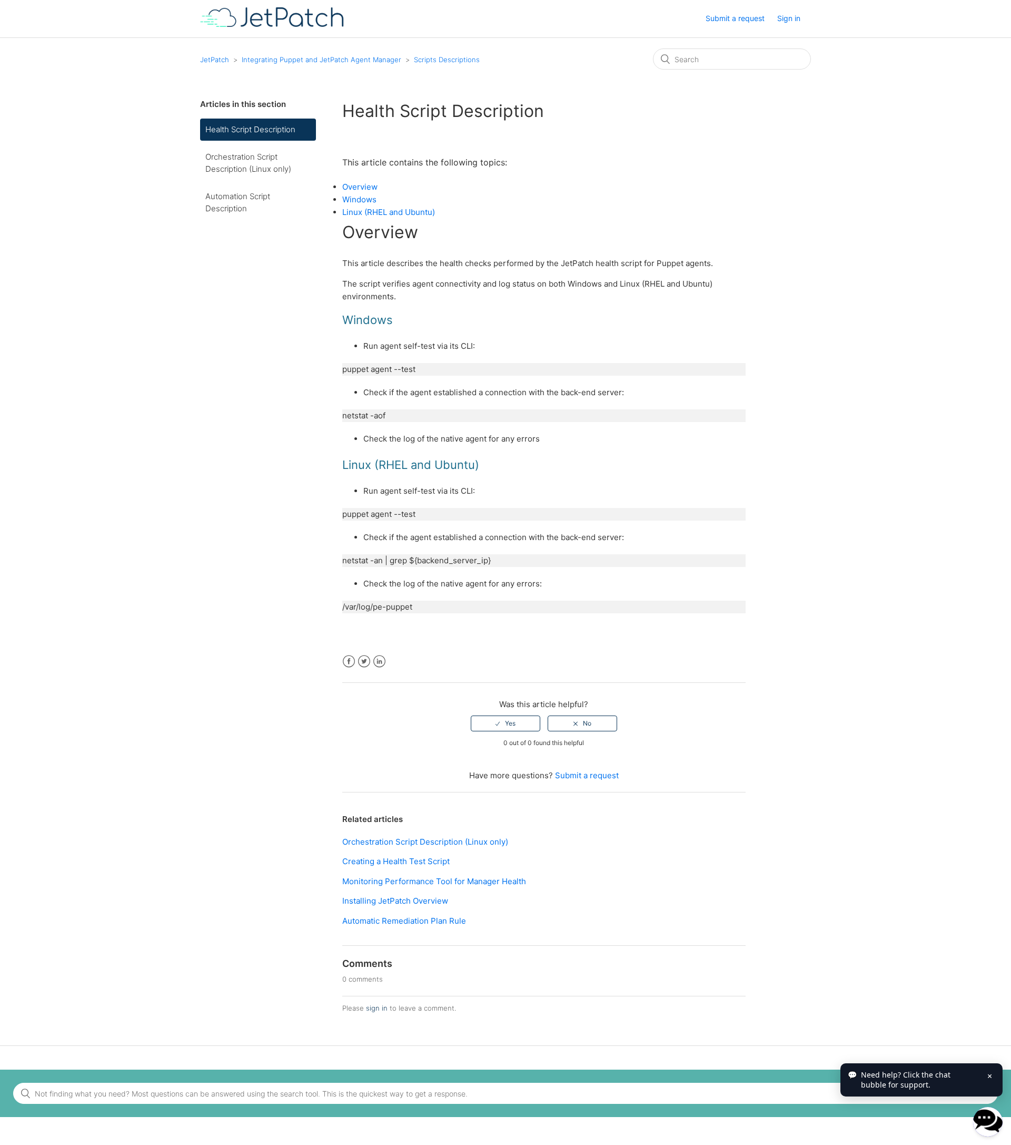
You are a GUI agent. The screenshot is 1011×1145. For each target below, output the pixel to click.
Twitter (364, 661)
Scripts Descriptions (447, 59)
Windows (359, 199)
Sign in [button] (788, 18)
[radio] (505, 723)
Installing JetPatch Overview (395, 901)
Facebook (348, 661)
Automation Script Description (237, 202)
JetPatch (214, 59)
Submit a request (735, 18)
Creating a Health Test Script (396, 861)
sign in (377, 1008)
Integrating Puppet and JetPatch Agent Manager (321, 59)
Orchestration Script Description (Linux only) (248, 163)
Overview (360, 187)
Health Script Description (250, 129)
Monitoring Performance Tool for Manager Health (434, 881)
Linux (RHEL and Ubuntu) (388, 212)
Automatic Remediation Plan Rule (404, 921)
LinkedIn (379, 661)
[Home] (272, 24)
